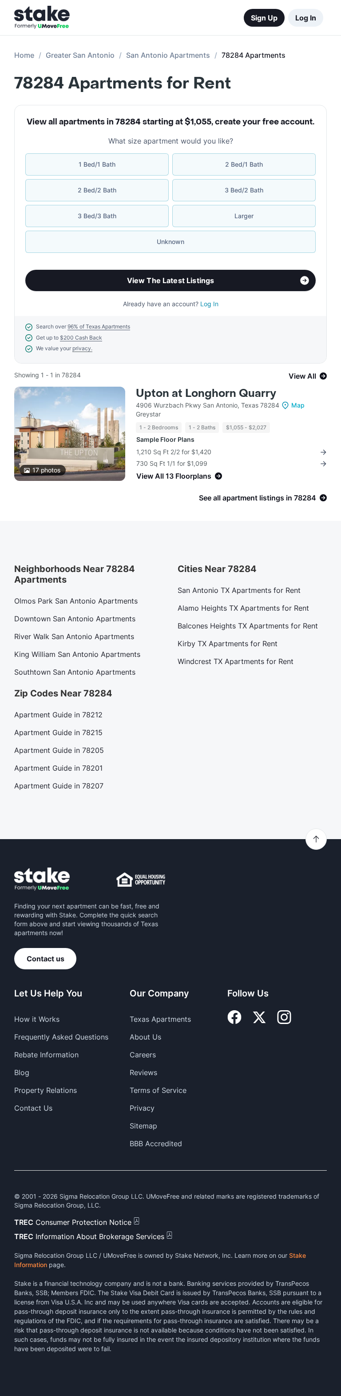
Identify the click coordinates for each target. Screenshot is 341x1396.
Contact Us (33, 1108)
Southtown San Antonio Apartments (74, 672)
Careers (143, 1054)
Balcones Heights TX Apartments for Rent (248, 625)
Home (24, 55)
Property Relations (45, 1090)
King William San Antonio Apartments (77, 654)
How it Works (36, 1019)
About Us (145, 1036)
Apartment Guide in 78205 (59, 750)
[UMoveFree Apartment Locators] (42, 879)
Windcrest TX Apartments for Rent (235, 661)
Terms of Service (158, 1090)
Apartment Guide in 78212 (58, 714)
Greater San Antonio (80, 55)
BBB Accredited (156, 1143)
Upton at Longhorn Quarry (206, 393)
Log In (305, 17)
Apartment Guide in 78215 (58, 732)
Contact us (45, 958)
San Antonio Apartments (168, 55)
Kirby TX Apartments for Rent (228, 643)
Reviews (143, 1072)
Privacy (142, 1108)
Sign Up (264, 17)
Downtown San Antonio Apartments (74, 618)
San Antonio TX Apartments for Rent (239, 590)
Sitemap (143, 1125)
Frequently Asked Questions (61, 1036)
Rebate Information (46, 1054)
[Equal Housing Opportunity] (140, 879)
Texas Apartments (160, 1019)
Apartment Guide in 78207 (58, 785)
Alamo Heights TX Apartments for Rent (243, 608)
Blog (21, 1072)
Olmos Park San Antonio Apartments (76, 600)
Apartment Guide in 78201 (58, 768)
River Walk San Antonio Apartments (74, 636)
